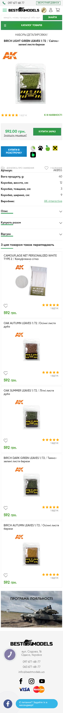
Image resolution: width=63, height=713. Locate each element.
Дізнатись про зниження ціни (20, 169)
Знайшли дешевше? (15, 135)
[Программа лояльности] (31, 627)
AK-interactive (53, 201)
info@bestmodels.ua (31, 672)
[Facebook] (21, 681)
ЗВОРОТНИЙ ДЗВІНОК (48, 3)
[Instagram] (31, 681)
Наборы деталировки (31, 35)
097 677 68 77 (16, 3)
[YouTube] (42, 681)
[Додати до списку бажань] (6, 306)
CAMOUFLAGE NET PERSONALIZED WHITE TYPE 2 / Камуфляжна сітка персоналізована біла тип (30, 259)
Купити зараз (47, 131)
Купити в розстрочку (14, 151)
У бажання (56, 168)
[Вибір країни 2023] (43, 12)
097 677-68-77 (31, 662)
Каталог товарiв (31, 25)
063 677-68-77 (31, 667)
